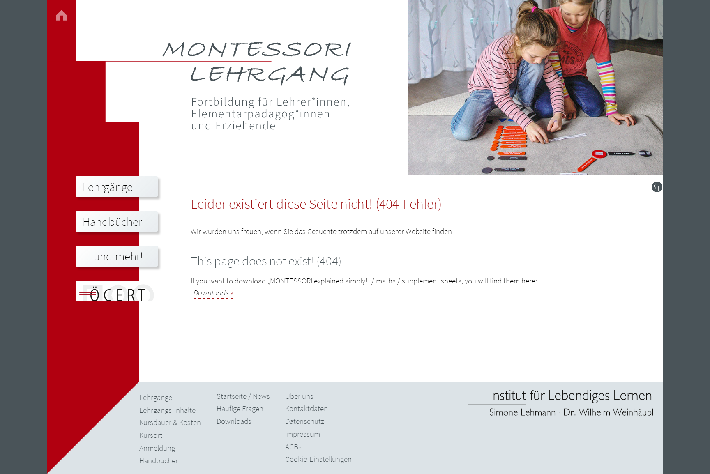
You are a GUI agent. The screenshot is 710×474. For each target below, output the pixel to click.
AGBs (293, 446)
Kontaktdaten (306, 408)
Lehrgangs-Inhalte (167, 410)
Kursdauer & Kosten (170, 422)
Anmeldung (157, 448)
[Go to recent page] (657, 187)
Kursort (150, 435)
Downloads (211, 292)
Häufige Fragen (240, 408)
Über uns (299, 396)
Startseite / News (243, 396)
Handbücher (158, 460)
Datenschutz (304, 421)
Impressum (302, 434)
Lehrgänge (155, 397)
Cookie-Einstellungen (318, 459)
